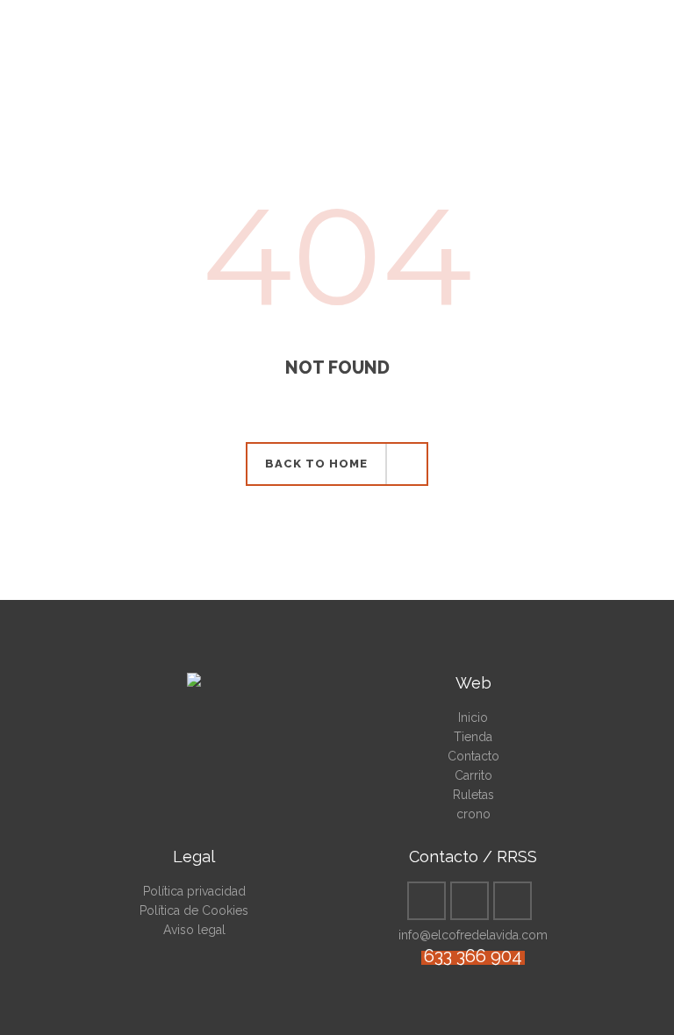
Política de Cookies (194, 910)
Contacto (473, 756)
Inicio (473, 717)
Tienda (473, 737)
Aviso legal (194, 930)
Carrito (473, 775)
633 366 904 (473, 956)
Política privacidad (194, 891)
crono (473, 814)
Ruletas (473, 795)
